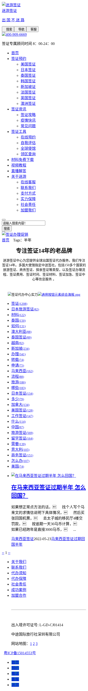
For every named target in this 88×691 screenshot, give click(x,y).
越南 (17, 343)
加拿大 (20, 405)
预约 (15, 668)
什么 (18, 421)
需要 (18, 444)
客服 (32, 29)
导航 (20, 29)
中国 (17, 427)
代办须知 (18, 573)
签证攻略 (28, 115)
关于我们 (18, 562)
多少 (17, 399)
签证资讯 (18, 109)
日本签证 (28, 70)
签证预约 (18, 59)
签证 (19, 303)
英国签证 (28, 98)
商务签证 (22, 455)
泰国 (18, 320)
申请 (17, 365)
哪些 (18, 388)
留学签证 (22, 438)
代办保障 (18, 579)
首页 (15, 53)
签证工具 (18, 132)
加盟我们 (28, 210)
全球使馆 (28, 148)
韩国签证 (28, 81)
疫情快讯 (28, 120)
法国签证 (28, 92)
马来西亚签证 (22, 539)
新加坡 (20, 348)
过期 (77, 539)
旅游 (18, 382)
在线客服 (28, 182)
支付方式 (28, 193)
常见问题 (28, 126)
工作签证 (22, 416)
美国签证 (28, 64)
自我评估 (28, 143)
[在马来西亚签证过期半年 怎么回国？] (43, 476)
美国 (17, 466)
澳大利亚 (21, 332)
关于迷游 (18, 176)
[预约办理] (59, 294)
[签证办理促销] (15, 234)
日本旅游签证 (25, 309)
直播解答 (18, 171)
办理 (18, 354)
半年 (19, 544)
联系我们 (28, 188)
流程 (17, 376)
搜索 (8, 29)
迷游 (15, 685)
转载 (17, 360)
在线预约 (28, 137)
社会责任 (28, 205)
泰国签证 (28, 75)
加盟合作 (18, 595)
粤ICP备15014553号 (20, 653)
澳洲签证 (28, 103)
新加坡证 (28, 87)
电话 (15, 674)
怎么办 (20, 461)
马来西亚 (22, 371)
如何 (18, 326)
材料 (18, 315)
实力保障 (28, 199)
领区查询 (28, 154)
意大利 (20, 449)
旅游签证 (22, 433)
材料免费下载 (22, 160)
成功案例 (18, 590)
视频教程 (18, 165)
